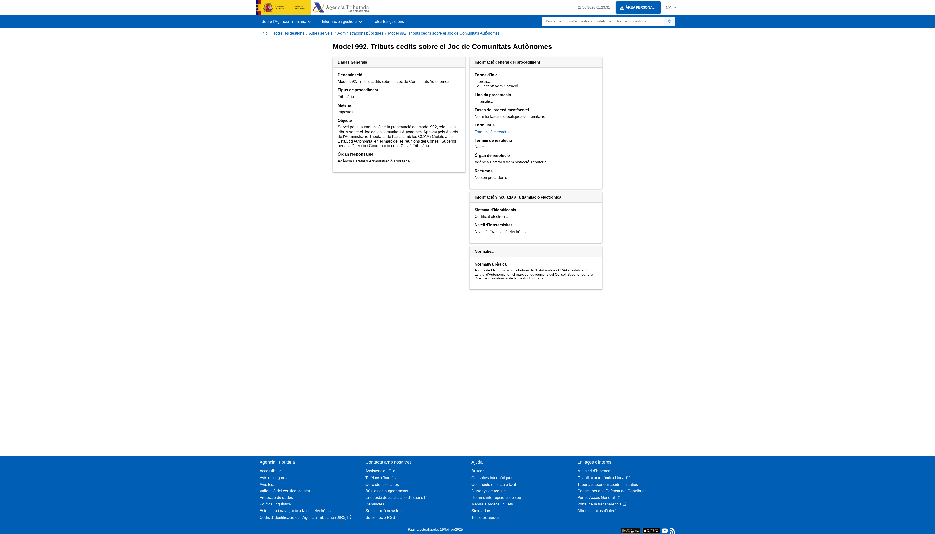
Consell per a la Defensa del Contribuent (612, 491)
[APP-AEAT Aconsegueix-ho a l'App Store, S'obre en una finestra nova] (651, 530)
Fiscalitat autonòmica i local (601, 478)
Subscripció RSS (380, 517)
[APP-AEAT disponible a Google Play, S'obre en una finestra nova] (630, 530)
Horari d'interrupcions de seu (496, 498)
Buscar (477, 471)
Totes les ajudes (485, 517)
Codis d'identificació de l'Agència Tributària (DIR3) (303, 517)
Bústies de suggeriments (386, 491)
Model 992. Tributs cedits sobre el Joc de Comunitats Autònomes (444, 33)
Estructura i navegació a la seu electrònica (296, 511)
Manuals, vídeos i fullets (492, 504)
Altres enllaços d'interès (597, 511)
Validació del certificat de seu (285, 491)
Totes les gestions (388, 21)
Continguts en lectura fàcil (493, 484)
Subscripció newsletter (385, 511)
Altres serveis (321, 33)
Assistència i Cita (380, 471)
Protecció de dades (276, 498)
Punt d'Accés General (596, 498)
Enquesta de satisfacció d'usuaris (394, 498)
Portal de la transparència (599, 504)
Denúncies (374, 504)
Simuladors (481, 511)
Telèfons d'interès (380, 478)
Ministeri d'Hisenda (593, 471)
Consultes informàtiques (492, 478)
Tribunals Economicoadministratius (607, 484)
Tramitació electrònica (494, 132)
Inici (265, 33)
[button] (671, 7)
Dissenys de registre (489, 491)
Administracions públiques (360, 33)
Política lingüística (275, 504)
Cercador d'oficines (382, 484)
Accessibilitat (271, 471)
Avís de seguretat (275, 478)
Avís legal (268, 484)
